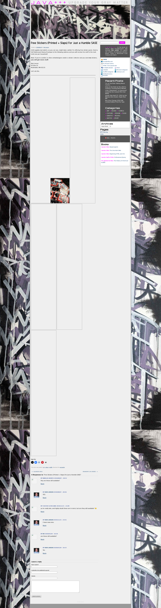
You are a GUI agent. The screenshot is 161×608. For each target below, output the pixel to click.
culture (47, 467)
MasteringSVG (114, 147)
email (105, 59)
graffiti (50, 467)
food (124, 113)
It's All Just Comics (108, 63)
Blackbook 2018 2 (37, 471)
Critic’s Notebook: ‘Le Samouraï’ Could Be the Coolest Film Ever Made (116, 92)
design (117, 113)
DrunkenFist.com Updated (90, 471)
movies (117, 116)
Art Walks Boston (108, 67)
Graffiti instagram (108, 71)
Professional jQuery (120, 157)
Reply (42, 484)
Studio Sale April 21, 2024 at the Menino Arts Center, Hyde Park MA (116, 97)
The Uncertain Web (115, 150)
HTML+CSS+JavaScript (110, 65)
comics (121, 111)
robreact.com (121, 71)
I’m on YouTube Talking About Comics (115, 84)
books (114, 111)
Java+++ (49, 2)
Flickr (118, 67)
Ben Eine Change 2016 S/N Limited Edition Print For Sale (114, 101)
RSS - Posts (110, 138)
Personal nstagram (122, 69)
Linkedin (105, 69)
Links (102, 134)
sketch (109, 118)
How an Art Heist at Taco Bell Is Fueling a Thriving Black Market (115, 87)
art (44, 467)
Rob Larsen (46, 47)
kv (44, 533)
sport (116, 118)
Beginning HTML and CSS (117, 154)
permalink (62, 467)
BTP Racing (104, 132)
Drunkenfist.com (108, 61)
